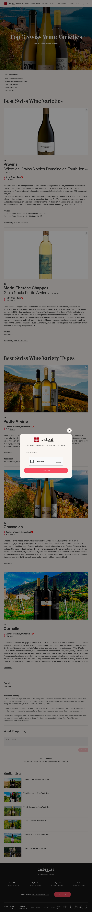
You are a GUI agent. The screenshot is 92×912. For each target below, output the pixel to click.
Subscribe (46, 470)
